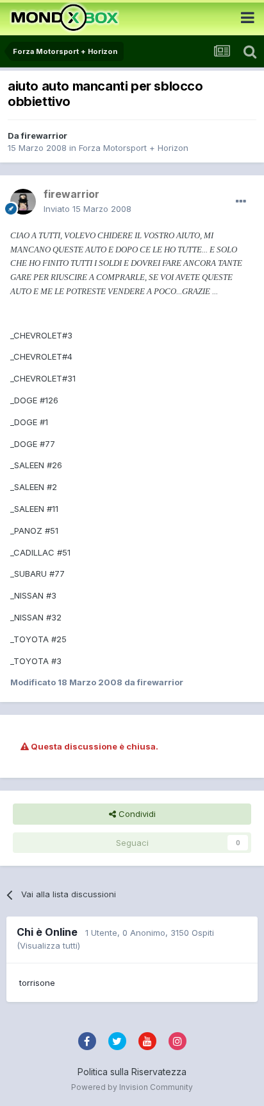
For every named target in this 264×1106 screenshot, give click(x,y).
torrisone (37, 983)
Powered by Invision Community (132, 1087)
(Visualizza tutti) (48, 945)
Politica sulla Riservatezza (132, 1071)
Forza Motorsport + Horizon (133, 148)
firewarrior (44, 135)
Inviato (87, 209)
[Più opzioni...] (241, 201)
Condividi (136, 814)
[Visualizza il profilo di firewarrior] (23, 202)
